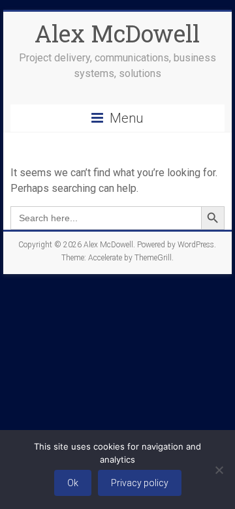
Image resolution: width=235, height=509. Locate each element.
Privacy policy (139, 483)
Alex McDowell (117, 33)
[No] (218, 469)
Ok (72, 483)
